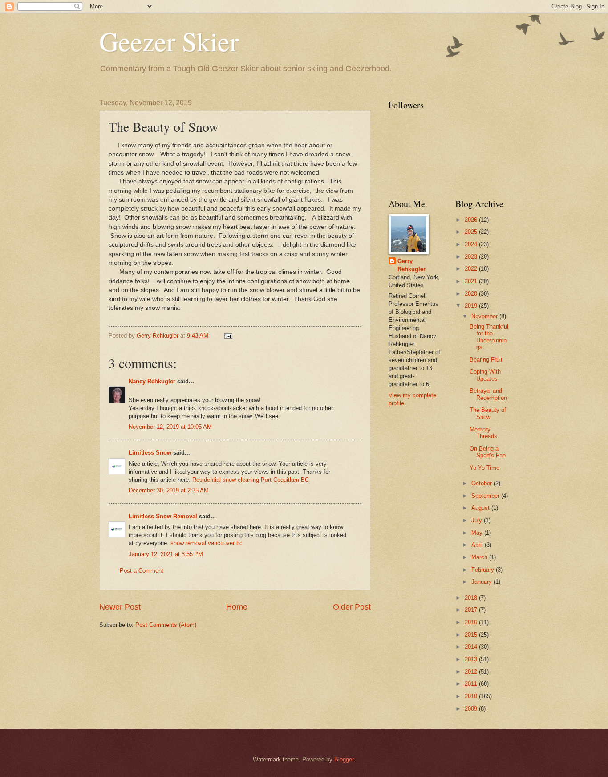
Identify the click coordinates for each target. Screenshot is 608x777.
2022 (472, 268)
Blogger (343, 759)
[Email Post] (228, 335)
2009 (472, 708)
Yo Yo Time (484, 467)
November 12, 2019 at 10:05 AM (170, 426)
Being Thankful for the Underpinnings (489, 336)
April (478, 544)
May (477, 532)
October (482, 483)
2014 (472, 646)
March (480, 557)
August (481, 507)
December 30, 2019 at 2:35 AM (169, 490)
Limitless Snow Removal (163, 516)
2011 (472, 683)
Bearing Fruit (486, 359)
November (485, 316)
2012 (472, 671)
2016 (472, 622)
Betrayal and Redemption (488, 394)
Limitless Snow (150, 452)
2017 (472, 609)
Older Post (352, 606)
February (483, 569)
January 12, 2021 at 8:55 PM (166, 554)
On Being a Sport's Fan (488, 452)
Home (236, 606)
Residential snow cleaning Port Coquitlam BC (250, 479)
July (477, 520)
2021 (472, 281)
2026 (472, 219)
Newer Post (120, 606)
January (482, 581)
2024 (472, 244)
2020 (472, 293)
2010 (472, 696)
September (486, 495)
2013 (472, 659)
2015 (472, 634)
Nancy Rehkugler (152, 381)
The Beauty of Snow (488, 413)
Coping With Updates (485, 375)
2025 (472, 231)
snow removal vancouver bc (206, 543)
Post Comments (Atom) (165, 625)
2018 (472, 597)
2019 (472, 305)
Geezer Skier (169, 41)
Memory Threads (483, 432)
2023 (472, 256)
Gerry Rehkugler (411, 265)
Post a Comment (141, 570)
